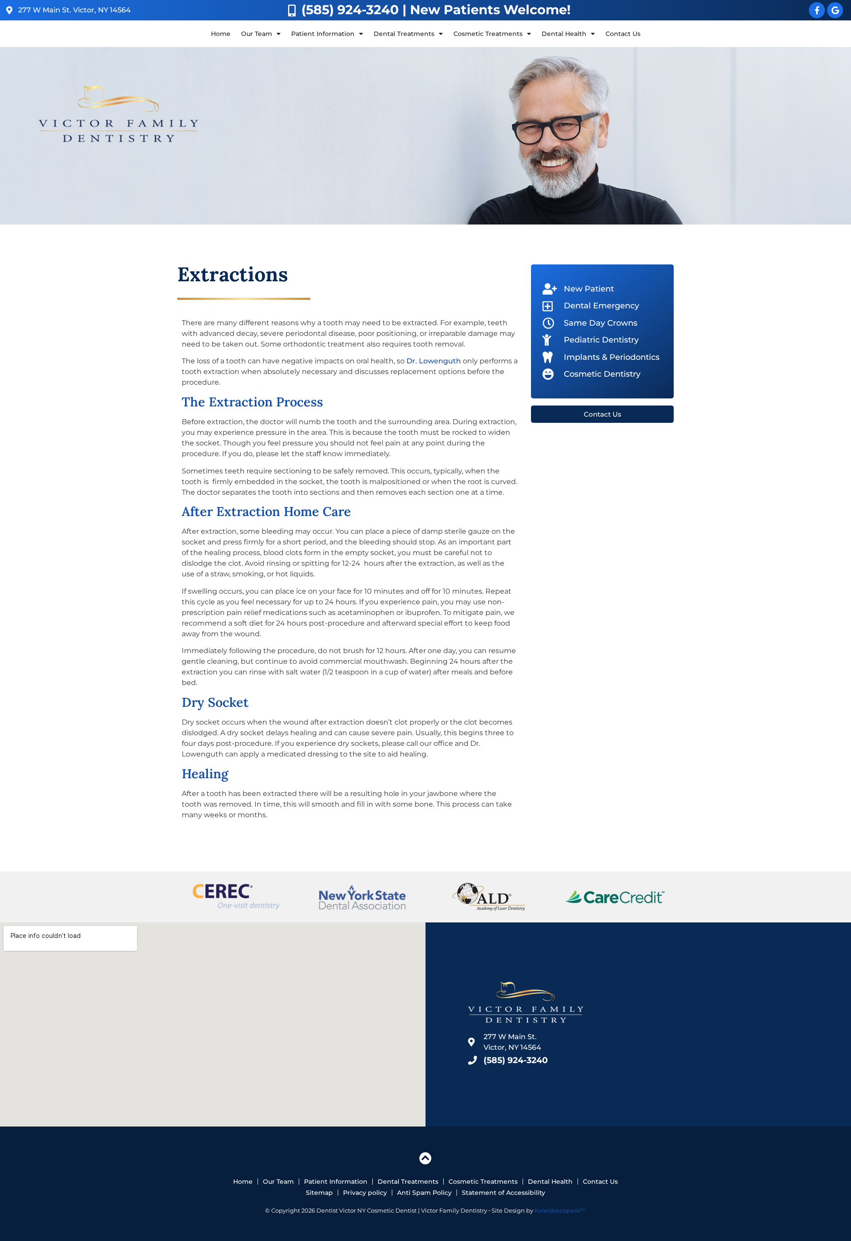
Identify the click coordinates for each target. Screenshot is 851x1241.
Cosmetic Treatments (483, 1182)
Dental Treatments (408, 1182)
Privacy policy (365, 1193)
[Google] (835, 10)
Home (220, 34)
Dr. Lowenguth (433, 361)
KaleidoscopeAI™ (560, 1210)
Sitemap (319, 1193)
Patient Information (335, 1182)
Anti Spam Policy (424, 1193)
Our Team (278, 1182)
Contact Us (622, 34)
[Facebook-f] (817, 10)
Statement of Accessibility (503, 1193)
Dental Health (550, 1182)
